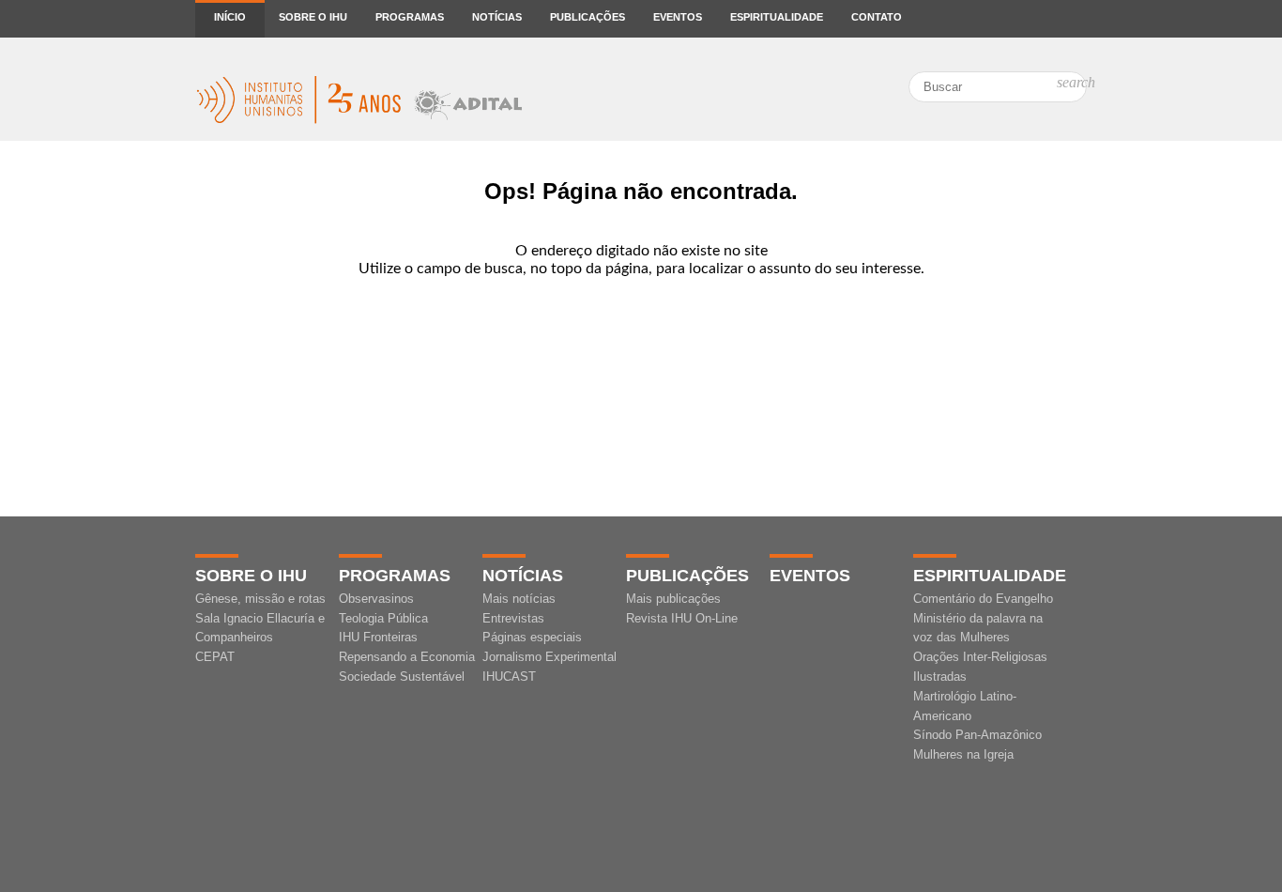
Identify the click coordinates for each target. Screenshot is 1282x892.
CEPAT (215, 657)
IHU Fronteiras (378, 637)
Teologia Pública (383, 618)
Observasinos (376, 599)
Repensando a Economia (407, 657)
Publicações (587, 17)
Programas (409, 17)
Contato (876, 17)
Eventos (677, 17)
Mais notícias (519, 599)
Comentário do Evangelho (983, 599)
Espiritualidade (776, 17)
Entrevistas (513, 618)
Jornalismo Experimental (549, 657)
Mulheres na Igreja (963, 754)
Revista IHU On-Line (682, 618)
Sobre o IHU (313, 17)
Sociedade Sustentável (402, 676)
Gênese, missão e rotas (260, 599)
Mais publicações (673, 599)
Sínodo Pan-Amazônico (977, 735)
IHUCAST (509, 676)
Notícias (497, 17)
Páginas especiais (532, 637)
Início (230, 17)
